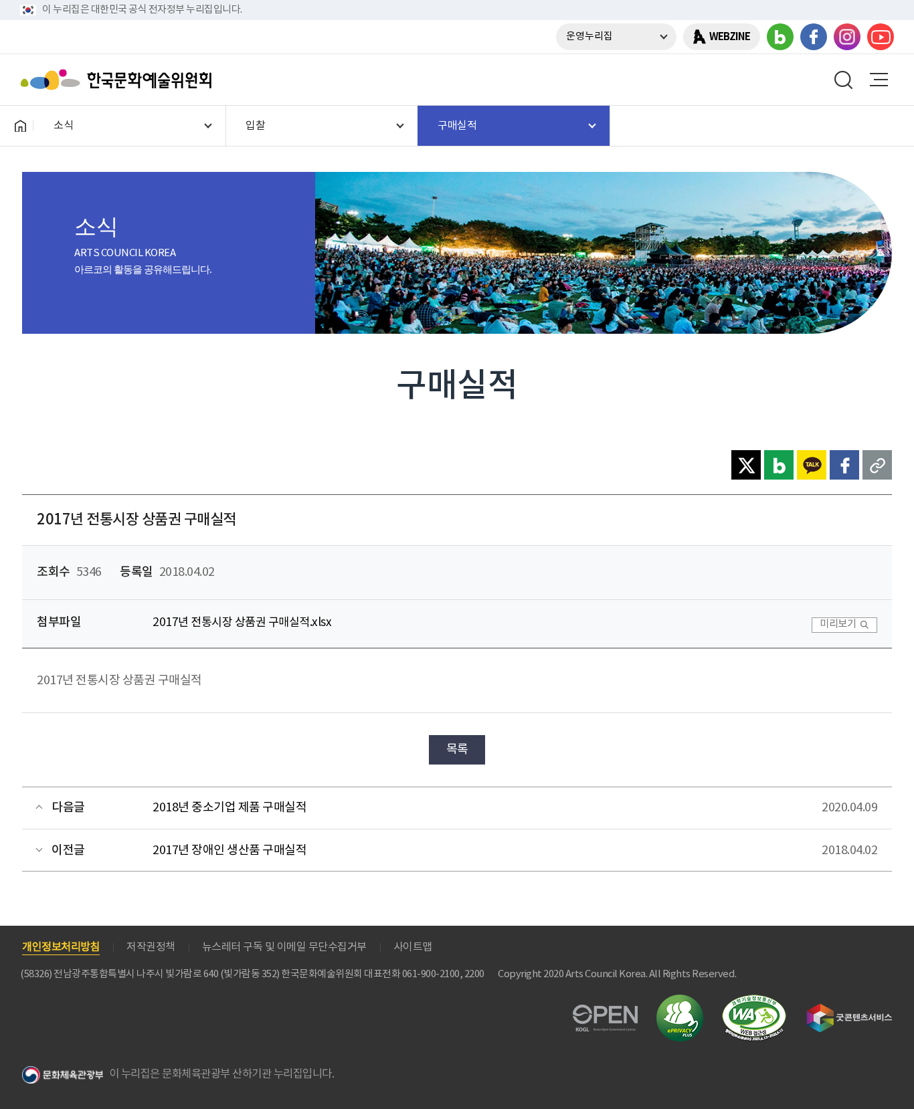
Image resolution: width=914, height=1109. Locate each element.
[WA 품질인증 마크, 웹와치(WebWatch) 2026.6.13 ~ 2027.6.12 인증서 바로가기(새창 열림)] (754, 1001)
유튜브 (880, 36)
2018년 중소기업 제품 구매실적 (229, 808)
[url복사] (877, 465)
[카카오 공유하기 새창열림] (812, 465)
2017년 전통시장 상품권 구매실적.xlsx (242, 622)
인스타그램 (847, 36)
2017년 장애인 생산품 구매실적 (229, 850)
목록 (457, 749)
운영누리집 (589, 36)
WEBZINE (729, 37)
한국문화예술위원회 (119, 79)
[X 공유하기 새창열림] (746, 465)
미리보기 (838, 624)
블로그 (780, 36)
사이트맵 (412, 947)
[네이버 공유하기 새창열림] (779, 465)
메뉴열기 (878, 79)
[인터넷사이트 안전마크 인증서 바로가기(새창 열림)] (679, 1002)
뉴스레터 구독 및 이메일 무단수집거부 (284, 947)
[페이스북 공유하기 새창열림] (844, 465)
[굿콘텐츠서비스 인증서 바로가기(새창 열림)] (849, 1009)
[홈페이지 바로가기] (20, 126)
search (843, 79)
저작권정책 (150, 947)
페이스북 (813, 36)
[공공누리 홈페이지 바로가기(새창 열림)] (605, 1012)
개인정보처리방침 (61, 947)
